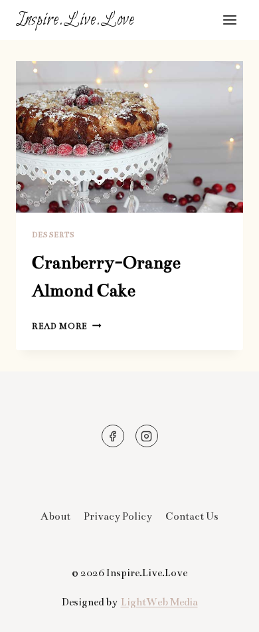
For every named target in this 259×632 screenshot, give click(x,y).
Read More (67, 326)
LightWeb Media (159, 601)
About (55, 516)
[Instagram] (146, 436)
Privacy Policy (118, 516)
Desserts (53, 235)
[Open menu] (229, 19)
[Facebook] (113, 436)
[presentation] (129, 137)
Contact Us (191, 516)
